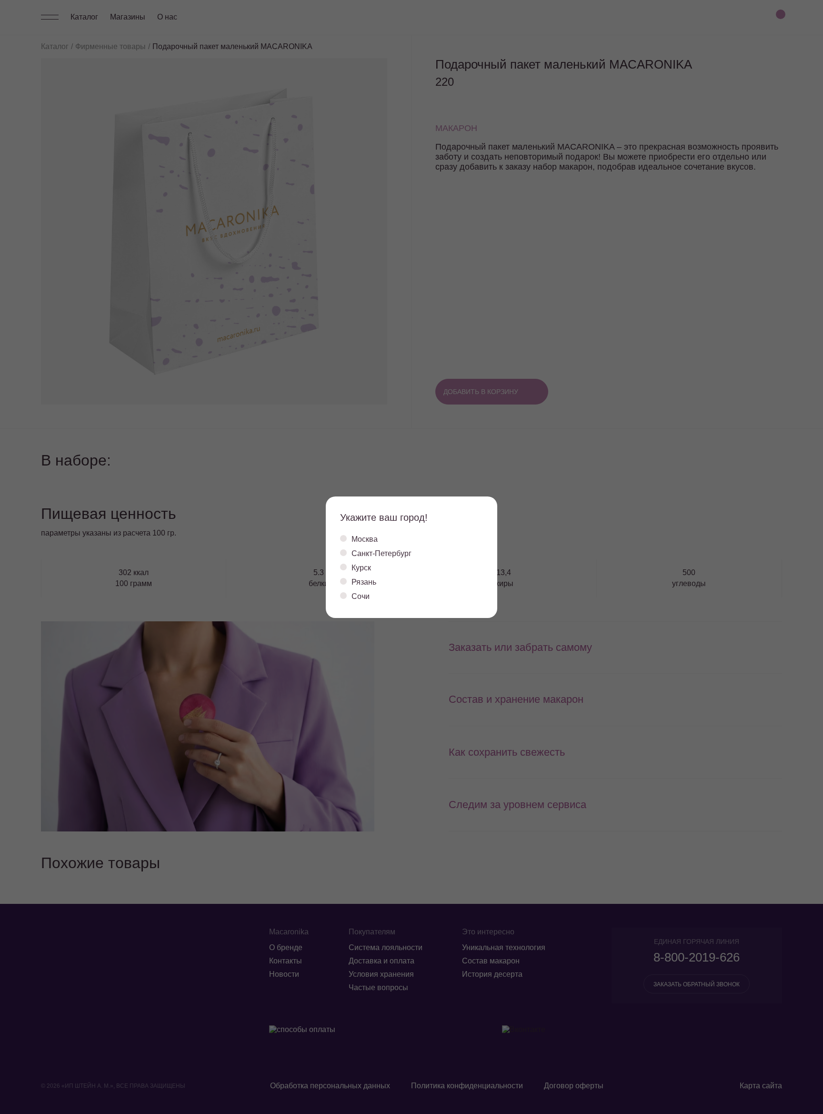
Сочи (360, 596)
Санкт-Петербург (381, 553)
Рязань (363, 582)
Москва (364, 539)
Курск (361, 568)
